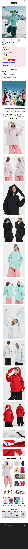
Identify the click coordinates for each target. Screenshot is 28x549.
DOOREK (3, 44)
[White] (9, 53)
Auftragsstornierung (11, 532)
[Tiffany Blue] (4, 53)
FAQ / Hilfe (10, 533)
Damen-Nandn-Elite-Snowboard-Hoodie (19, 505)
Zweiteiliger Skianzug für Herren (22, 542)
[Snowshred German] (14, 3)
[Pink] (6, 53)
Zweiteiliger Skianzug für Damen (22, 536)
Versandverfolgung (11, 528)
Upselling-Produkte (14, 509)
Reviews (16, 69)
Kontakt (10, 527)
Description (12, 69)
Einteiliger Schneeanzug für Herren (23, 539)
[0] (26, 0)
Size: (4, 56)
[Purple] (4, 55)
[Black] (6, 55)
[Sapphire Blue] (13, 53)
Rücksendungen (11, 531)
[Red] (11, 53)
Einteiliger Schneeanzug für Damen (23, 532)
